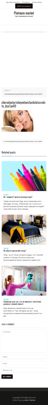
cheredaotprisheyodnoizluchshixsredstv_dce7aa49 (23, 141)
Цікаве (6, 194)
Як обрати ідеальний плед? (14, 250)
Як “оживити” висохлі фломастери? (17, 196)
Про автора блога (12, 2)
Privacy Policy (37, 2)
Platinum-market (24, 13)
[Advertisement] (24, 57)
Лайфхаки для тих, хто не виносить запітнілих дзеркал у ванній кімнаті (22, 302)
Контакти (25, 2)
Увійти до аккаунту (24, 6)
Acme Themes (29, 400)
